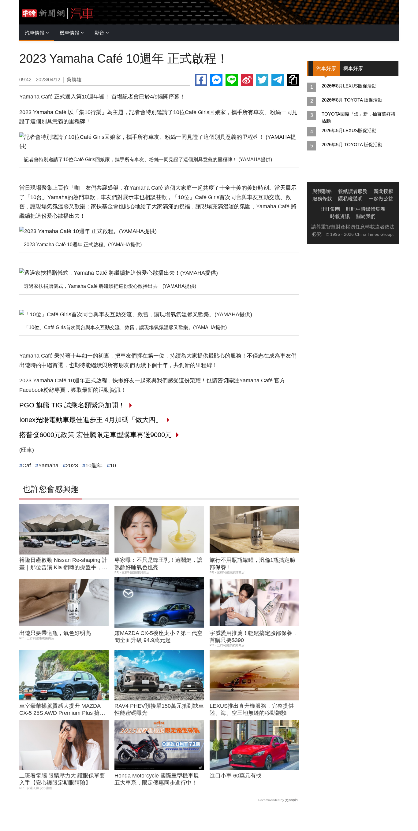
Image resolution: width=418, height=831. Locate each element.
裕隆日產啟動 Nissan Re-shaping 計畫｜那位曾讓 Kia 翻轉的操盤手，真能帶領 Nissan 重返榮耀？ (63, 564)
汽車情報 (34, 32)
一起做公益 (381, 198)
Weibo (247, 80)
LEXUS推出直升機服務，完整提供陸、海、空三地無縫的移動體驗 (252, 709)
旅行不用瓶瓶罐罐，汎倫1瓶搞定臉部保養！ (252, 563)
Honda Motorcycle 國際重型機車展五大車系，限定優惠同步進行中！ (156, 779)
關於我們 (365, 216)
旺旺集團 (330, 209)
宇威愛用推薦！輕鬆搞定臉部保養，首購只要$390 (254, 636)
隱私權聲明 (350, 198)
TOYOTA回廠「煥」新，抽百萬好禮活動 (358, 117)
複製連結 (293, 80)
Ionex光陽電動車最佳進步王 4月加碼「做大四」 (90, 420)
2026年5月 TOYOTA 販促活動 (352, 144)
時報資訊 (340, 216)
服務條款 (322, 198)
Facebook (201, 80)
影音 (99, 32)
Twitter (262, 80)
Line (232, 80)
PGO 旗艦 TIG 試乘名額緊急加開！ (72, 405)
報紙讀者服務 (353, 191)
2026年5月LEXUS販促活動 (349, 130)
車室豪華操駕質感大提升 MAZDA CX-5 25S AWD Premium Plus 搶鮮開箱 (62, 710)
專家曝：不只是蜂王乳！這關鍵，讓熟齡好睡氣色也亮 (158, 563)
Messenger (216, 80)
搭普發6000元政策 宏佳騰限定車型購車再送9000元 (95, 435)
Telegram (277, 80)
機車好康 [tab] (353, 68)
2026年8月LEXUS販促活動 (349, 85)
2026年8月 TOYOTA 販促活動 (352, 99)
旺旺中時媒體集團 (365, 209)
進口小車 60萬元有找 (235, 776)
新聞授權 (383, 191)
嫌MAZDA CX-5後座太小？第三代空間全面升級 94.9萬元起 (158, 636)
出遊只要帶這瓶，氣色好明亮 (55, 633)
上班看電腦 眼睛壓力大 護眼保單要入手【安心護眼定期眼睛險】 (62, 779)
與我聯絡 (322, 191)
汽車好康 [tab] (326, 68)
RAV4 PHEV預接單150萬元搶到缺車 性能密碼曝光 (159, 709)
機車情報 (69, 32)
